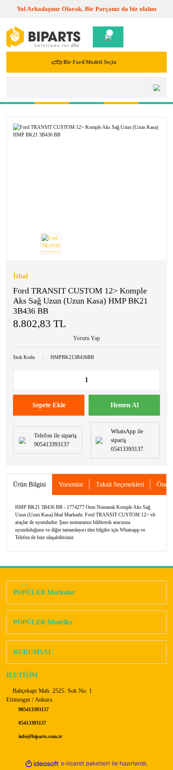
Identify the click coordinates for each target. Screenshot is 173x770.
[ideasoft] (42, 763)
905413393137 (33, 709)
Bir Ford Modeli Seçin (90, 62)
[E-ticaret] (85, 763)
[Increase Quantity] (153, 380)
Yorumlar (70, 484)
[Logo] (43, 36)
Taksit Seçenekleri (120, 484)
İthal (20, 276)
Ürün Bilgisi (29, 484)
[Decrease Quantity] (19, 380)
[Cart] (108, 36)
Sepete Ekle (49, 405)
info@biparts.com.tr (39, 736)
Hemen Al (124, 405)
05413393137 (31, 723)
